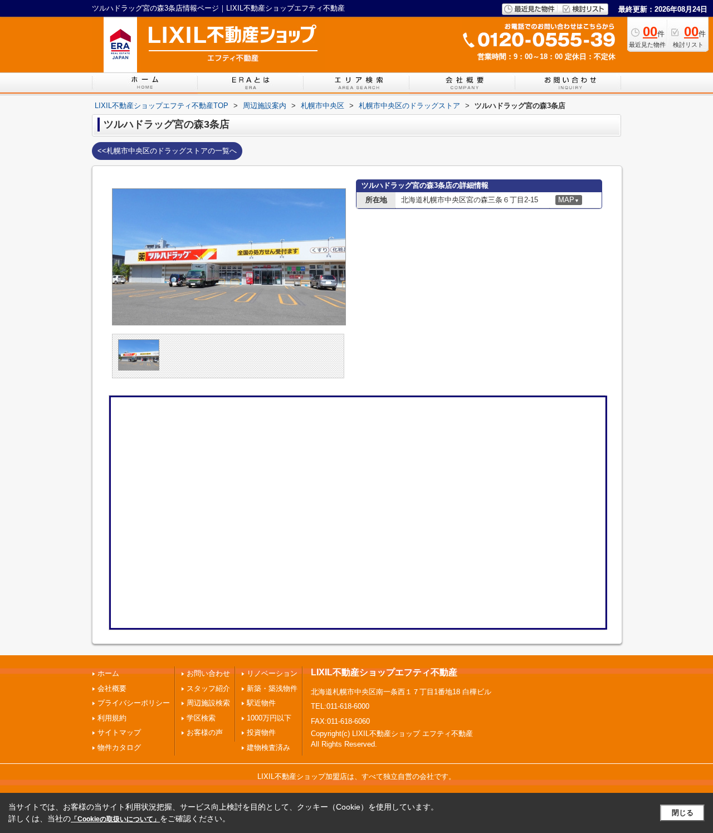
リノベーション (272, 673)
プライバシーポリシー (133, 703)
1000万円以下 (269, 718)
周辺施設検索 (208, 703)
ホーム (108, 673)
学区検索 (201, 718)
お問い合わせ (208, 673)
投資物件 (261, 732)
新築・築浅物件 (272, 688)
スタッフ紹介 (208, 688)
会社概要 (111, 688)
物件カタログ (119, 747)
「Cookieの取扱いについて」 (115, 819)
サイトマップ (119, 732)
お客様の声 (205, 732)
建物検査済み (268, 747)
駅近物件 (261, 703)
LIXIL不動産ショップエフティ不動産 (384, 672)
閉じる (683, 812)
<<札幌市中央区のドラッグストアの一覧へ (167, 151)
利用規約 (111, 718)
